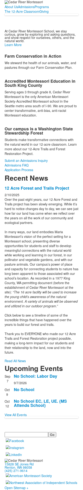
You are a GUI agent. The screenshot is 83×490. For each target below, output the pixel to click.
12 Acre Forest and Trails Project (37, 188)
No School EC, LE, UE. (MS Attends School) (40, 403)
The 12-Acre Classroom (22, 11)
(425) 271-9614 (16, 470)
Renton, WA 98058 (18, 467)
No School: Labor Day (35, 376)
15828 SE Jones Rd (19, 464)
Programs (42, 6)
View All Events (16, 414)
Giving (44, 11)
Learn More (13, 44)
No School (24, 389)
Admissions (26, 6)
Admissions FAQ (17, 165)
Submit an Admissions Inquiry (26, 160)
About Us (11, 6)
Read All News (15, 360)
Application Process (19, 169)
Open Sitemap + (16, 487)
